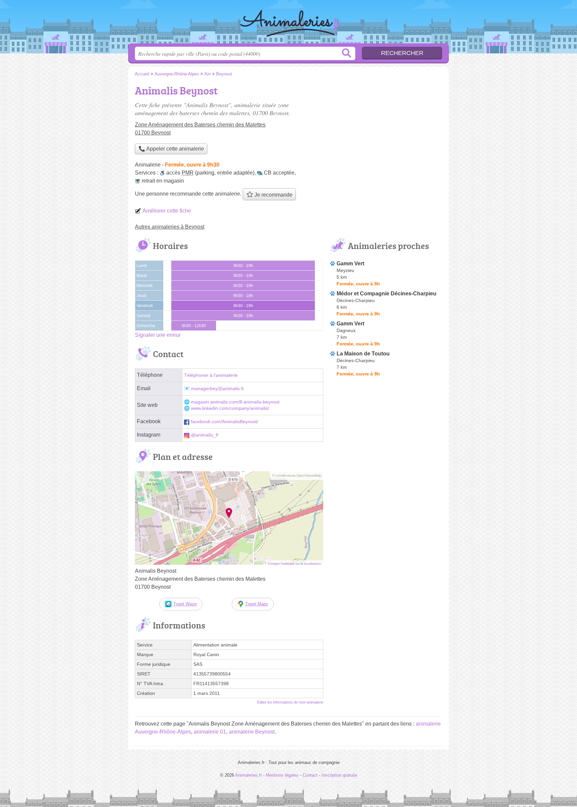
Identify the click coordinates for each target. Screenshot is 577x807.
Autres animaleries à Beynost (169, 227)
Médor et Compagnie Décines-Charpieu (386, 293)
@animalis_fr (205, 435)
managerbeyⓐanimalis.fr (217, 388)
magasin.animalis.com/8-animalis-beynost (235, 402)
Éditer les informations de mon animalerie (290, 702)
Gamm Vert (350, 263)
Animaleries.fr (288, 23)
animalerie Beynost (251, 732)
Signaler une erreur (158, 335)
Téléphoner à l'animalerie (211, 375)
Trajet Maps (256, 603)
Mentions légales (282, 775)
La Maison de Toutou (363, 353)
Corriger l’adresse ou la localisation (294, 563)
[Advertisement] (386, 129)
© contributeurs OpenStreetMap (296, 475)
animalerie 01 (210, 732)
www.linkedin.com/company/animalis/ (230, 408)
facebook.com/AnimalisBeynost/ (224, 421)
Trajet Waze (185, 603)
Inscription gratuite (339, 775)
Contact (310, 775)
